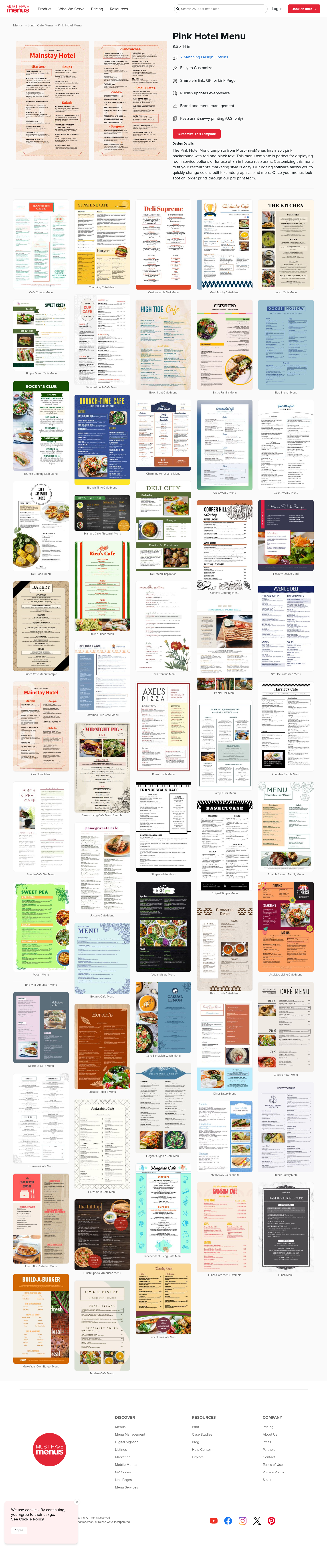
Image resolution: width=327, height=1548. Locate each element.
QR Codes (123, 1472)
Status (267, 1480)
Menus (18, 25)
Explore (198, 1457)
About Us (270, 1434)
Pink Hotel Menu (70, 25)
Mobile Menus (126, 1465)
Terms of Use (273, 1465)
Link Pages (123, 1480)
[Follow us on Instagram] (242, 1521)
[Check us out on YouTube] (213, 1521)
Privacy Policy (273, 1472)
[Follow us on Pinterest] (271, 1521)
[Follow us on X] (257, 1521)
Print (195, 1427)
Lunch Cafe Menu (41, 25)
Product (44, 9)
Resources (119, 9)
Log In (277, 9)
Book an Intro (302, 9)
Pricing (97, 9)
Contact (269, 1457)
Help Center (201, 1449)
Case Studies (202, 1434)
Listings (121, 1449)
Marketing (123, 1457)
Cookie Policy (31, 1519)
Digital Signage (127, 1442)
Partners (269, 1449)
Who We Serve (72, 9)
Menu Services (126, 1487)
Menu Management (130, 1434)
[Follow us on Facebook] (228, 1521)
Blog (195, 1442)
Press (267, 1442)
